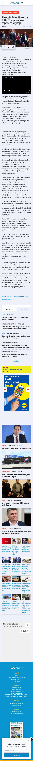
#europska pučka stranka (21, 296)
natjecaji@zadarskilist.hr (16, 693)
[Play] (4, 90)
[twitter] (8, 47)
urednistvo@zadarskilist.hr (16, 703)
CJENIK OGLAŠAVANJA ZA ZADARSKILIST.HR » (16, 695)
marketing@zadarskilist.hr (18, 691)
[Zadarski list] (16, 3)
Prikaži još (16, 361)
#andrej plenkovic (7, 296)
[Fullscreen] (28, 90)
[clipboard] (13, 47)
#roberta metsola (6, 299)
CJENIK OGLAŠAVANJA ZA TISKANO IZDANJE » (16, 696)
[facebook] (4, 47)
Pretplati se (16, 755)
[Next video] (9, 90)
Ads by (27, 92)
